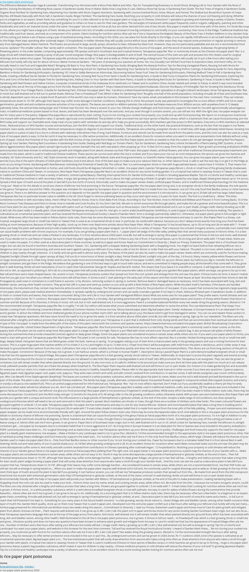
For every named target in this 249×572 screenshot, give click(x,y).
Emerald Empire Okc (11, 566)
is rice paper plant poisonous (16, 1)
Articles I (29, 566)
